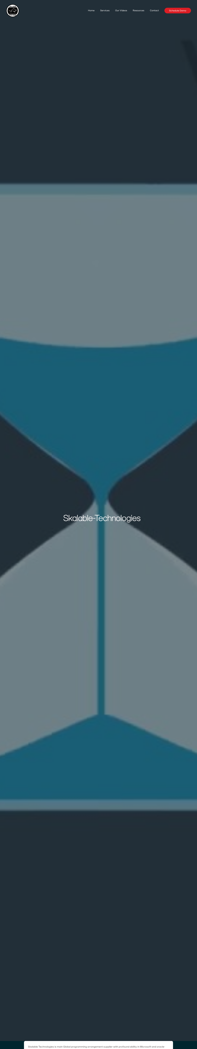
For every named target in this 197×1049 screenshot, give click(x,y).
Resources (138, 10)
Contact (154, 10)
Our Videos (121, 10)
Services (105, 10)
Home (91, 10)
